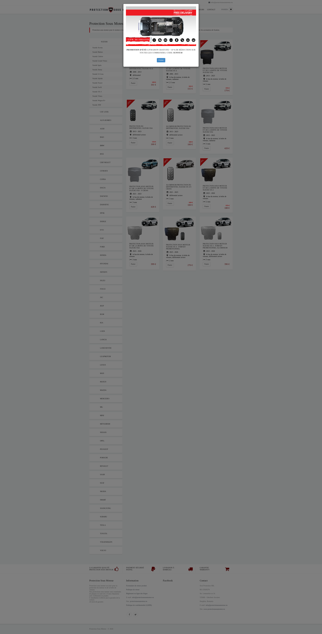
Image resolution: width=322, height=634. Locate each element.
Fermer (161, 60)
